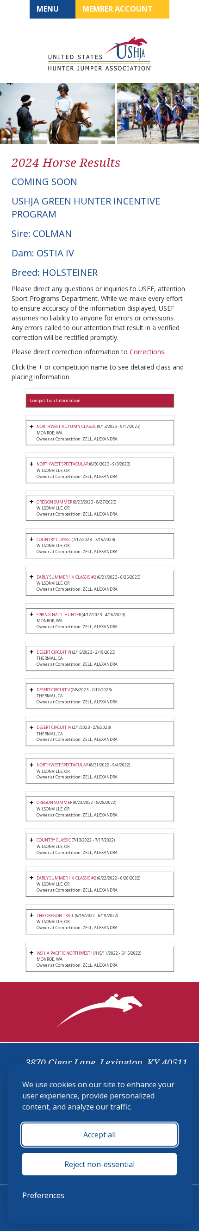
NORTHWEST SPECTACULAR (62, 464)
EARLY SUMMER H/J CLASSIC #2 (66, 577)
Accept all (99, 1134)
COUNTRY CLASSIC (54, 539)
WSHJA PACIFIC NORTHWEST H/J (67, 953)
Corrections (147, 351)
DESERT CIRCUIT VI (54, 652)
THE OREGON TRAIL (55, 915)
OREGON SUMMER (55, 502)
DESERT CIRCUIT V (53, 690)
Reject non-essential (99, 1164)
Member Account (118, 9)
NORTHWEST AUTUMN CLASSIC (66, 426)
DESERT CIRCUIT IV (54, 727)
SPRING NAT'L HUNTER (59, 615)
